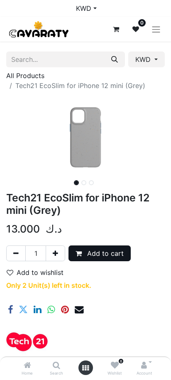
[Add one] (55, 253)
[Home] (27, 365)
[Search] (56, 365)
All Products (25, 75)
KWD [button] (144, 59)
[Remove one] (16, 253)
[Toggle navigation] (156, 29)
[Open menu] (85, 368)
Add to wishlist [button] (40, 272)
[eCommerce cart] (115, 29)
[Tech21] (27, 342)
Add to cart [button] (104, 253)
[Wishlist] (115, 365)
